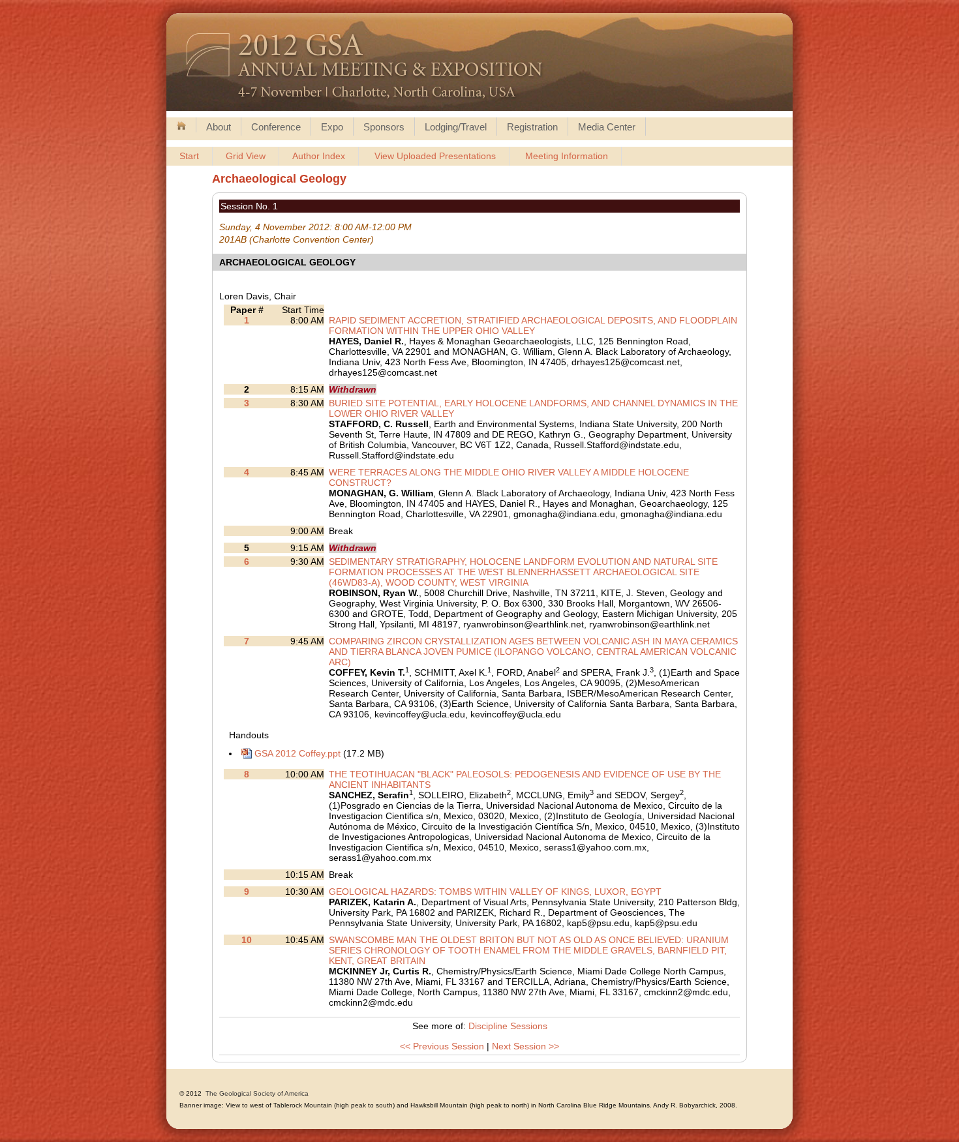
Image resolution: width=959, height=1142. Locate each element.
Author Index (318, 156)
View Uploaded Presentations (435, 156)
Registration (532, 126)
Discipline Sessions (507, 1026)
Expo (332, 126)
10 (246, 940)
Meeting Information (566, 156)
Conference (276, 126)
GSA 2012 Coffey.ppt (297, 753)
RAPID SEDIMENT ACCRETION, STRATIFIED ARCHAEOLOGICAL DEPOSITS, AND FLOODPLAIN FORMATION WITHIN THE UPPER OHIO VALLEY (533, 325)
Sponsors (383, 126)
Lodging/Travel (456, 126)
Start (189, 156)
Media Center (606, 126)
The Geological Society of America (257, 1093)
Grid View (246, 156)
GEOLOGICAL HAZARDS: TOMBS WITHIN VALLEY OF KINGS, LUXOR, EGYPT (495, 891)
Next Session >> (525, 1046)
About (218, 126)
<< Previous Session (442, 1046)
